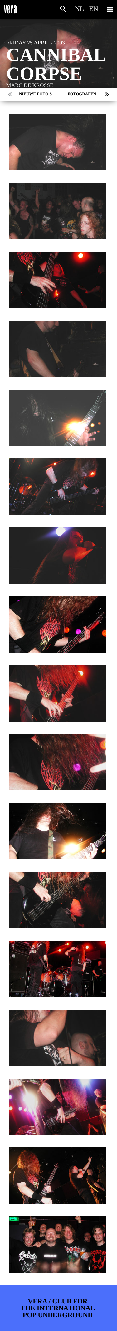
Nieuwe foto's (35, 93)
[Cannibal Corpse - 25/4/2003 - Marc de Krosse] (57, 142)
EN (93, 9)
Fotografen (82, 93)
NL (79, 9)
